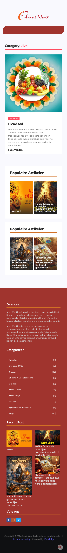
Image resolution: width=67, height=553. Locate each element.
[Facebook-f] (9, 520)
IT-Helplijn (49, 539)
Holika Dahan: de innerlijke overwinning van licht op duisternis (45, 207)
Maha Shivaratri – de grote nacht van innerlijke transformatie (21, 264)
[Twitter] (18, 520)
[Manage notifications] (60, 547)
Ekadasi (14, 118)
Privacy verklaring (21, 539)
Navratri (16, 211)
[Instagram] (13, 520)
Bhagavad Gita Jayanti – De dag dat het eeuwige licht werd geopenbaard (44, 262)
